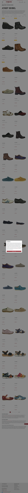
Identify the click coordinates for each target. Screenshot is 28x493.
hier (12, 249)
